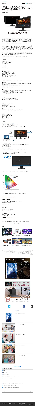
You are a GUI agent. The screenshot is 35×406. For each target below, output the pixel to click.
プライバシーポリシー (13, 403)
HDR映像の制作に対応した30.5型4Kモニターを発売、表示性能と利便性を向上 (17, 221)
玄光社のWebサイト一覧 (20, 403)
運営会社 (24, 403)
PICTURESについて (4, 403)
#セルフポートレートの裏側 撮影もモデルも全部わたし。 (11, 387)
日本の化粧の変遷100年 (6, 374)
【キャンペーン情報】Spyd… (16, 235)
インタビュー (5, 370)
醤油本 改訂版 (5, 372)
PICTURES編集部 (5, 12)
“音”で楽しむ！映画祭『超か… (16, 245)
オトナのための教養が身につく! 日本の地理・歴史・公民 (11, 376)
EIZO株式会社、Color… (5, 245)
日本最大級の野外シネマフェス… (26, 245)
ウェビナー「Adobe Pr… (5, 235)
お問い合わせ (9, 403)
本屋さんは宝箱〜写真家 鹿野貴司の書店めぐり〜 (9, 385)
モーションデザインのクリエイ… (26, 235)
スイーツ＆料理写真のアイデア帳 (7, 368)
